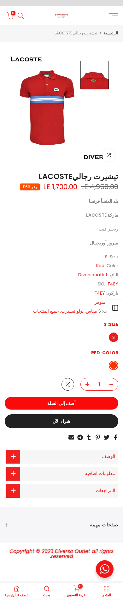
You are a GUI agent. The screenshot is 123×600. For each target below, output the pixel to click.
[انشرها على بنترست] (98, 437)
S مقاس (93, 311)
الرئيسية (111, 33)
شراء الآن (61, 421)
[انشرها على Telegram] (80, 437)
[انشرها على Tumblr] (89, 437)
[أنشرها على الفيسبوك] (115, 437)
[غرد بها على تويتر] (106, 437)
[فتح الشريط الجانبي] (115, 308)
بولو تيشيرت (72, 311)
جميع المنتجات (46, 311)
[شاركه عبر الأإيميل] (71, 437)
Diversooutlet (93, 275)
